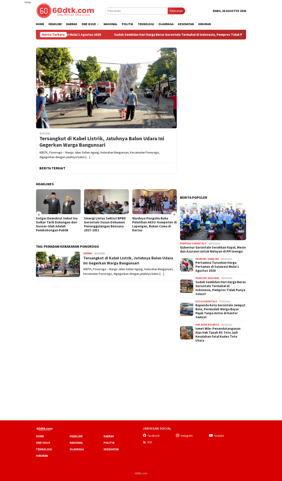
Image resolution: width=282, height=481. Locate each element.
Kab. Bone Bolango (207, 324)
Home (40, 436)
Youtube (219, 436)
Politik (109, 443)
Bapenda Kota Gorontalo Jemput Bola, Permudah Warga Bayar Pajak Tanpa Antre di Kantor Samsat (220, 311)
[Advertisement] (19, 80)
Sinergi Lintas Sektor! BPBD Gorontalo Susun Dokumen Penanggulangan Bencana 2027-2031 (105, 224)
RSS (150, 442)
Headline (213, 258)
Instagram (187, 436)
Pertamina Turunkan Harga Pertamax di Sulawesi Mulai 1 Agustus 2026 (217, 267)
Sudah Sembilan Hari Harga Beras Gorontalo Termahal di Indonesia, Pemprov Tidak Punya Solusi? (172, 35)
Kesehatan (111, 449)
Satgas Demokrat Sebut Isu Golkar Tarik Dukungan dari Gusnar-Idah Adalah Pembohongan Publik (57, 224)
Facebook (154, 436)
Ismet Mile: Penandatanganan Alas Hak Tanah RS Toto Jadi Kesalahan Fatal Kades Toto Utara (218, 335)
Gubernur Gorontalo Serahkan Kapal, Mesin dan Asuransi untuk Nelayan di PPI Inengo (213, 249)
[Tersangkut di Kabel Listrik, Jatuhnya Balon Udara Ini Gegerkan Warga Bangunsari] (106, 87)
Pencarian (176, 11)
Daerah (87, 253)
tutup (28, 2)
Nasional (213, 278)
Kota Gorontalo (206, 301)
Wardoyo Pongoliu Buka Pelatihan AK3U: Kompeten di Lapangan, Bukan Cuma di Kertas (154, 224)
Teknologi (44, 449)
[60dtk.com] (65, 10)
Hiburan (42, 456)
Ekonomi (200, 258)
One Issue (43, 443)
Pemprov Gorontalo (193, 243)
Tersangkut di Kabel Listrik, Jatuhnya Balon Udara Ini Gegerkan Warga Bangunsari (101, 141)
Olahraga (77, 449)
